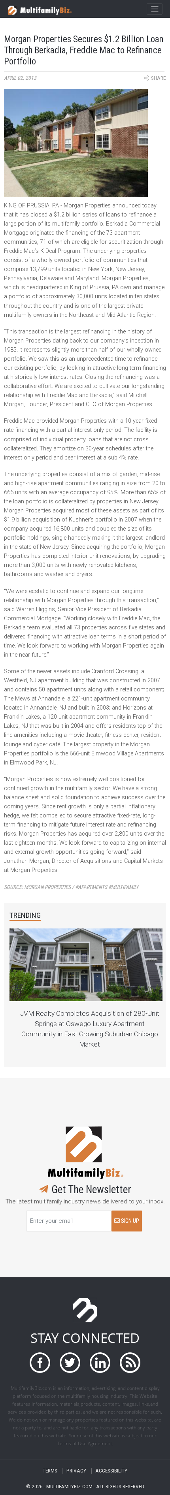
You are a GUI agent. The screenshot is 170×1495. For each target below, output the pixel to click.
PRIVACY (76, 1471)
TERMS (50, 1471)
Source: (71, 887)
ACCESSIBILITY (111, 1471)
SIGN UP (129, 1221)
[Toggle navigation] (154, 9)
